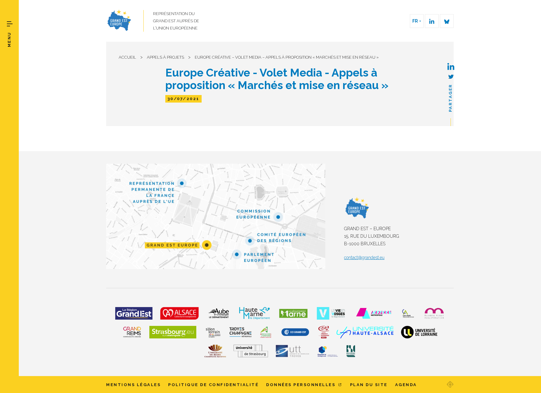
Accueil (127, 57)
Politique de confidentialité (213, 384)
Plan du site (369, 384)
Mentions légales (133, 384)
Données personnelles (301, 384)
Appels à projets (165, 57)
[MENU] (9, 23)
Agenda (406, 384)
